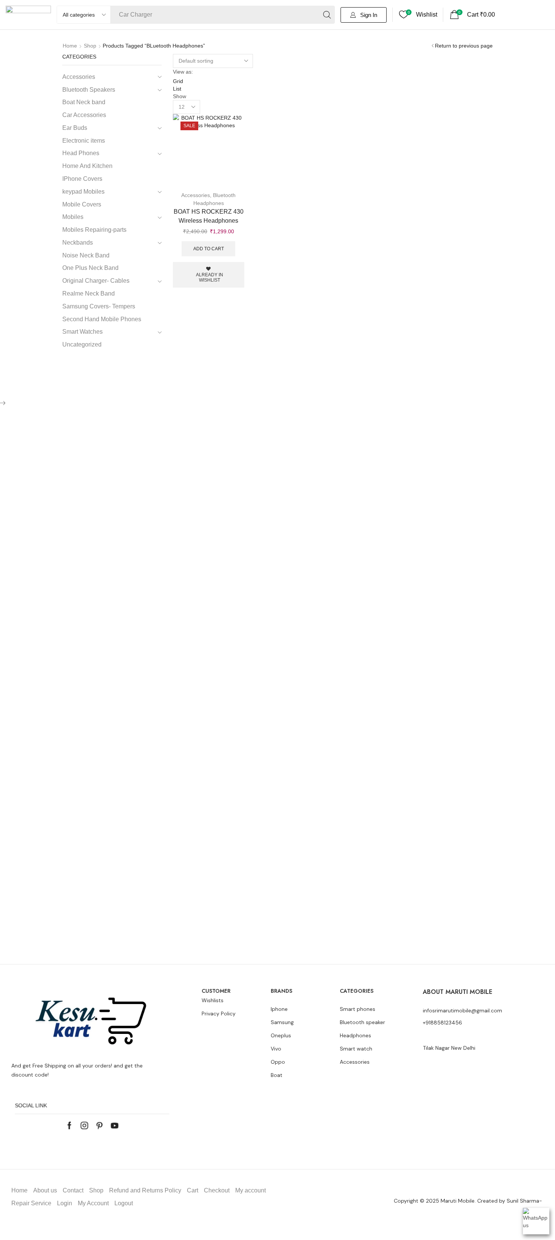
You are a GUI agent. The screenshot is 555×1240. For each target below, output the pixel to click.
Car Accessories (84, 115)
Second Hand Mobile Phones (101, 319)
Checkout (217, 1190)
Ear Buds (74, 128)
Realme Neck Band (88, 293)
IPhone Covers (82, 179)
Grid (178, 81)
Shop (90, 46)
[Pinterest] (99, 1125)
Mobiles (72, 217)
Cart (192, 1190)
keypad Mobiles (83, 191)
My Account (93, 1203)
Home (70, 46)
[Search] (327, 14)
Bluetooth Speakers (88, 89)
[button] (364, 15)
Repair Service (31, 1203)
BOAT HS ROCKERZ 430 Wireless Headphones (209, 216)
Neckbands (77, 242)
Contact (73, 1190)
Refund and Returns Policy (145, 1190)
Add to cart (208, 248)
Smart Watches (82, 331)
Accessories (195, 195)
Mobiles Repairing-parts (94, 229)
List (177, 89)
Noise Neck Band (85, 255)
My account (250, 1190)
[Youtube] (115, 1125)
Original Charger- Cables (96, 280)
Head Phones (80, 153)
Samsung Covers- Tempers (98, 306)
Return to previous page (464, 46)
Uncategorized (82, 344)
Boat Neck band (83, 102)
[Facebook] (69, 1125)
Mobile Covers (81, 204)
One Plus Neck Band (90, 268)
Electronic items (83, 140)
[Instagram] (84, 1125)
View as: (183, 72)
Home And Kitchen (87, 166)
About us (45, 1190)
